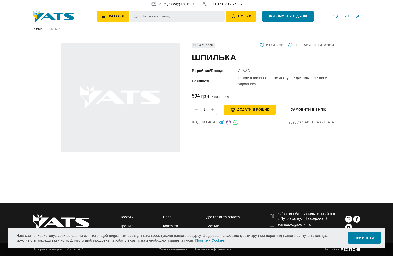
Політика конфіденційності (214, 249)
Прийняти (364, 238)
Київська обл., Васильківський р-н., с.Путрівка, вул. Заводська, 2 (307, 216)
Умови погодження (173, 249)
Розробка (332, 249)
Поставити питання (314, 45)
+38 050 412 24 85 (226, 4)
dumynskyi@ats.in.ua (176, 4)
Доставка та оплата (314, 122)
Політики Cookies (210, 240)
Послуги (127, 217)
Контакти (170, 226)
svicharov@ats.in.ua (294, 225)
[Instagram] (348, 219)
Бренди (212, 226)
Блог (167, 217)
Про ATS (127, 226)
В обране (275, 45)
